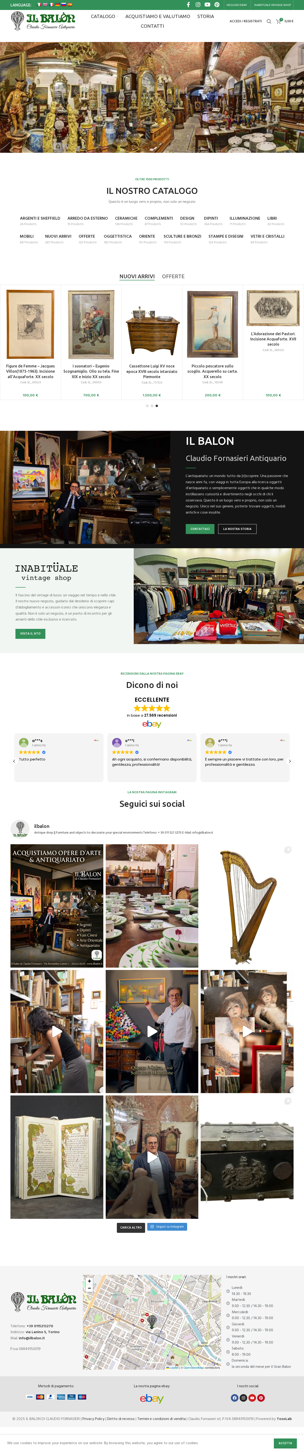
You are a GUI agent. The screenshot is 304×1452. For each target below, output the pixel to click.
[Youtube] (252, 1398)
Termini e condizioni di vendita (161, 1419)
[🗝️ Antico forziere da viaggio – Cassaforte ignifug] (247, 1157)
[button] (289, 761)
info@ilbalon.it (32, 1338)
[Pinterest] (261, 1398)
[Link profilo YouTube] (207, 5)
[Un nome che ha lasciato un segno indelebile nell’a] (152, 1031)
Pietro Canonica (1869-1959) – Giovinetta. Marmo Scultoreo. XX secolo (151, 339)
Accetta (285, 1443)
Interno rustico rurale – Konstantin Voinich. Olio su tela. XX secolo (213, 339)
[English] (45, 4)
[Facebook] (234, 1398)
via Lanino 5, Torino (43, 1332)
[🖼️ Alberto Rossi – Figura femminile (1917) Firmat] (56, 1031)
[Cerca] (269, 21)
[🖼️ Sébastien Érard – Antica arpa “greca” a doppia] (247, 906)
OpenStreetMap (194, 1367)
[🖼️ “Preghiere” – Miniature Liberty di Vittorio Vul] (56, 1157)
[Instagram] (243, 1398)
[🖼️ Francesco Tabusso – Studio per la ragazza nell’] (247, 1031)
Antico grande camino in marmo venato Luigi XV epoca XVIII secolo (30, 338)
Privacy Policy (93, 1419)
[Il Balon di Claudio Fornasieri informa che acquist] (56, 906)
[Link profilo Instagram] (198, 5)
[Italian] (39, 4)
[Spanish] (69, 4)
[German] (57, 4)
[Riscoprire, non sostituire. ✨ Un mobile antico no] (152, 1157)
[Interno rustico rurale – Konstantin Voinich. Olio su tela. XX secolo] (213, 308)
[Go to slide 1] (147, 406)
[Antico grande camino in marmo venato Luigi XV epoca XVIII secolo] (30, 308)
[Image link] (152, 1399)
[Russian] (63, 4)
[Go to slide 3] (157, 406)
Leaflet (174, 1367)
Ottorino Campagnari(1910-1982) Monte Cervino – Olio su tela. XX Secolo (91, 340)
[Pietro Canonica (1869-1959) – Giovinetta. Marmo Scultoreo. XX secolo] (152, 308)
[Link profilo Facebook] (188, 5)
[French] (51, 4)
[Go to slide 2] (152, 406)
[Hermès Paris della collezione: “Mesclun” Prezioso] (152, 906)
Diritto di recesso (121, 1419)
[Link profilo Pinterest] (217, 5)
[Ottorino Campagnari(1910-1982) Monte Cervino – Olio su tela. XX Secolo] (91, 308)
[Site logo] (42, 21)
